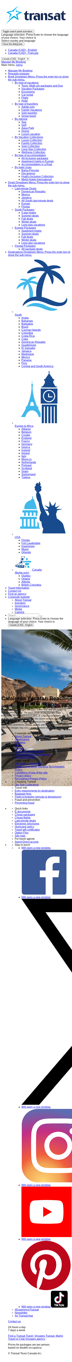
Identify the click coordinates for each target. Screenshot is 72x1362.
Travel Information (18, 587)
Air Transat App (24, 1315)
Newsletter (21, 1312)
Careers (19, 748)
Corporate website (19, 597)
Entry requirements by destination (34, 790)
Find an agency (17, 593)
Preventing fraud (24, 802)
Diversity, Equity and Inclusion (32, 754)
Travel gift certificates (27, 829)
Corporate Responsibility (29, 751)
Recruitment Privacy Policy (31, 778)
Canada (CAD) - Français (23, 53)
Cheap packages (25, 814)
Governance (22, 739)
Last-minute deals (25, 820)
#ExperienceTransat (27, 1309)
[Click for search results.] (41, 616)
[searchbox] (23, 615)
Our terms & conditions (28, 763)
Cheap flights (22, 817)
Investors (20, 742)
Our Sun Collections (27, 784)
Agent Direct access (27, 841)
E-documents (22, 811)
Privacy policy (23, 775)
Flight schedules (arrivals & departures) (38, 796)
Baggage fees (23, 793)
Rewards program (18, 73)
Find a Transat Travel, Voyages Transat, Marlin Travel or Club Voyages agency (35, 1337)
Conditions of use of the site (31, 772)
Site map (20, 835)
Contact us (14, 1321)
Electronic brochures (27, 823)
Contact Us (14, 590)
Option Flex (21, 832)
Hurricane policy (24, 826)
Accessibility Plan (25, 757)
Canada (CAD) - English (22, 50)
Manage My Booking (13, 61)
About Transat (23, 736)
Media (18, 745)
